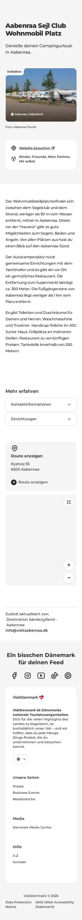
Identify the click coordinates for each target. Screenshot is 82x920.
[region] (41, 540)
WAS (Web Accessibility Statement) (55, 904)
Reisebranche (24, 799)
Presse (18, 786)
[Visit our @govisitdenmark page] (55, 676)
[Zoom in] (68, 565)
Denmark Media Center (32, 827)
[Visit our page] (28, 676)
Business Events (26, 793)
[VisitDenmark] (28, 697)
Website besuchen (34, 148)
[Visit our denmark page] (14, 676)
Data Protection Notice (18, 904)
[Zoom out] (68, 577)
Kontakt (19, 862)
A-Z (15, 856)
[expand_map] (69, 502)
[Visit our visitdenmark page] (41, 676)
